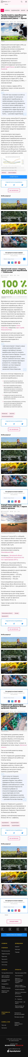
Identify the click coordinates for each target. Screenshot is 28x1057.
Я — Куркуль (18, 999)
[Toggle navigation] (26, 2)
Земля (23, 10)
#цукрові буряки (15, 825)
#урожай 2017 (5, 616)
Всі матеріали (14, 190)
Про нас (4, 1025)
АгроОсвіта (18, 996)
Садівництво (15, 10)
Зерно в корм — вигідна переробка (20, 986)
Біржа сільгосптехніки (6, 987)
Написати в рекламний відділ (19, 1013)
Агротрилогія (19, 975)
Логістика (4, 964)
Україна (7, 10)
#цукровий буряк (15, 822)
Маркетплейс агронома (5, 991)
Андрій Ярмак (9, 67)
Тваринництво (6, 953)
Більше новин (14, 921)
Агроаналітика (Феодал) (6, 980)
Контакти (4, 1028)
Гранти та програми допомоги (20, 993)
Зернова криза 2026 (20, 973)
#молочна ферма (12, 172)
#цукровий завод (5, 825)
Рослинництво (6, 951)
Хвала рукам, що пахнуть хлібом (19, 1006)
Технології (4, 959)
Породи (17, 952)
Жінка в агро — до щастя (20, 1002)
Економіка (4, 962)
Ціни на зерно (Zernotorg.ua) (6, 976)
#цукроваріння (5, 822)
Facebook (4, 69)
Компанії (17, 949)
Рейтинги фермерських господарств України (19, 980)
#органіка (12, 413)
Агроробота (5, 984)
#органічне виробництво (7, 416)
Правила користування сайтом (18, 1024)
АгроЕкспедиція (19, 989)
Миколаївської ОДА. (7, 552)
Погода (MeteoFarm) (7, 973)
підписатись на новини (14, 934)
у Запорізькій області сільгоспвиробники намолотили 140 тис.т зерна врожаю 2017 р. (12, 557)
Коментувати (14, 176)
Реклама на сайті (19, 1017)
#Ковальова (4, 413)
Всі (2, 10)
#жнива (16, 613)
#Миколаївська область (7, 613)
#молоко (4, 172)
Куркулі (17, 946)
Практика (4, 956)
